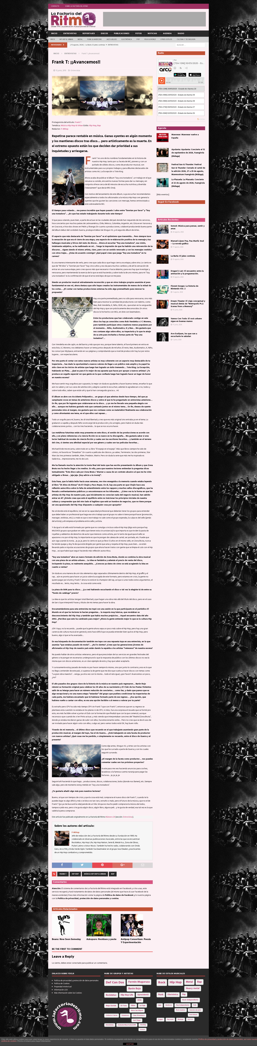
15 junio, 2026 (177, 310)
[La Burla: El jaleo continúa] (163, 259)
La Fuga (142, 1005)
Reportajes (89, 33)
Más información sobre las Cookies (68, 993)
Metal (80, 39)
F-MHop (64, 129)
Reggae (160, 1019)
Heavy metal (192, 988)
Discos (104, 33)
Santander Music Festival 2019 (127, 1025)
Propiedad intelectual (63, 986)
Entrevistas (69, 33)
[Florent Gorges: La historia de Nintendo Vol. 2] (163, 289)
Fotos (138, 33)
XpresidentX (143, 994)
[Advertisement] (157, 18)
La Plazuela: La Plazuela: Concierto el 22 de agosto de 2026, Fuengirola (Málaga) (188, 183)
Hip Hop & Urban (66, 39)
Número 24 (110, 817)
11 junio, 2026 (177, 324)
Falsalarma (125, 1015)
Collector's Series (111, 1015)
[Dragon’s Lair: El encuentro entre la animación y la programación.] (163, 274)
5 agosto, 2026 (178, 292)
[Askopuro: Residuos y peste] (102, 925)
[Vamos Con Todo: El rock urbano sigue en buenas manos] (163, 321)
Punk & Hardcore (94, 39)
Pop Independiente (182, 1005)
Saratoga (142, 1029)
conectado (76, 963)
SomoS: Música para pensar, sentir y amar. (187, 227)
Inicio (54, 33)
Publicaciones (121, 33)
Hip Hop (92, 125)
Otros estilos (166, 39)
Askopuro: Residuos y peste (101, 939)
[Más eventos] (163, 194)
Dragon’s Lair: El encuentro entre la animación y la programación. (187, 272)
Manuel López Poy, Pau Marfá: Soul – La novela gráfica (187, 242)
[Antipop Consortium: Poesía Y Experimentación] (137, 925)
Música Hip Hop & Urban (72, 125)
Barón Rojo (134, 989)
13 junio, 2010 (61, 70)
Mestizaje (180, 1019)
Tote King (143, 1025)
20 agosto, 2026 (178, 232)
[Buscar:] (190, 45)
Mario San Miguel (137, 1010)
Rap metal (170, 1019)
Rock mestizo (180, 1010)
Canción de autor (195, 1010)
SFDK (139, 1000)
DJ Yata (124, 1005)
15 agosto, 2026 (178, 259)
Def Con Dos (115, 982)
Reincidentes (110, 1025)
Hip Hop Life (127, 995)
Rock (53, 39)
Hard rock (190, 1019)
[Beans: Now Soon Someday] (68, 925)
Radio (181, 33)
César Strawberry (139, 1015)
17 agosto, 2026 (178, 247)
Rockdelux (111, 995)
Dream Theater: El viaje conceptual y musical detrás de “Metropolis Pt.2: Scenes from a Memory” (188, 303)
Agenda (167, 33)
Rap (99, 125)
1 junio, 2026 (177, 339)
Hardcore (169, 1005)
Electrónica (127, 39)
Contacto (55, 6)
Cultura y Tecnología (186, 39)
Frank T (78, 122)
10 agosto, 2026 (178, 277)
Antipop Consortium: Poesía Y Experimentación (136, 940)
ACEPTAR (130, 1044)
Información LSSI (61, 989)
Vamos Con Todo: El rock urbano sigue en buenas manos (186, 320)
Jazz (159, 1005)
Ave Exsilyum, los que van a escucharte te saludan (184, 335)
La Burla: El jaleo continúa (183, 256)
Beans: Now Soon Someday (66, 939)
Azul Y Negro (137, 1020)
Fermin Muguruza (139, 982)
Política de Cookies (61, 983)
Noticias (152, 33)
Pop (138, 39)
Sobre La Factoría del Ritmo (76, 6)
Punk (160, 994)
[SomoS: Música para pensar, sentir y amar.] (163, 229)
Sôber (133, 1005)
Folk (194, 1005)
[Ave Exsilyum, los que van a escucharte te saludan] (163, 336)
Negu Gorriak (111, 1005)
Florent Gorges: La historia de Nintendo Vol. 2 (184, 287)
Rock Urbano (193, 1015)
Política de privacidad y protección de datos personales (76, 980)
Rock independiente (190, 999)
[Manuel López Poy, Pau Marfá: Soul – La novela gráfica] (163, 244)
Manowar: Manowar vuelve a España (185, 136)
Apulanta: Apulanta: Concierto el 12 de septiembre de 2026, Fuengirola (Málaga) (188, 153)
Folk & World (150, 39)
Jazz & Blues (111, 39)
